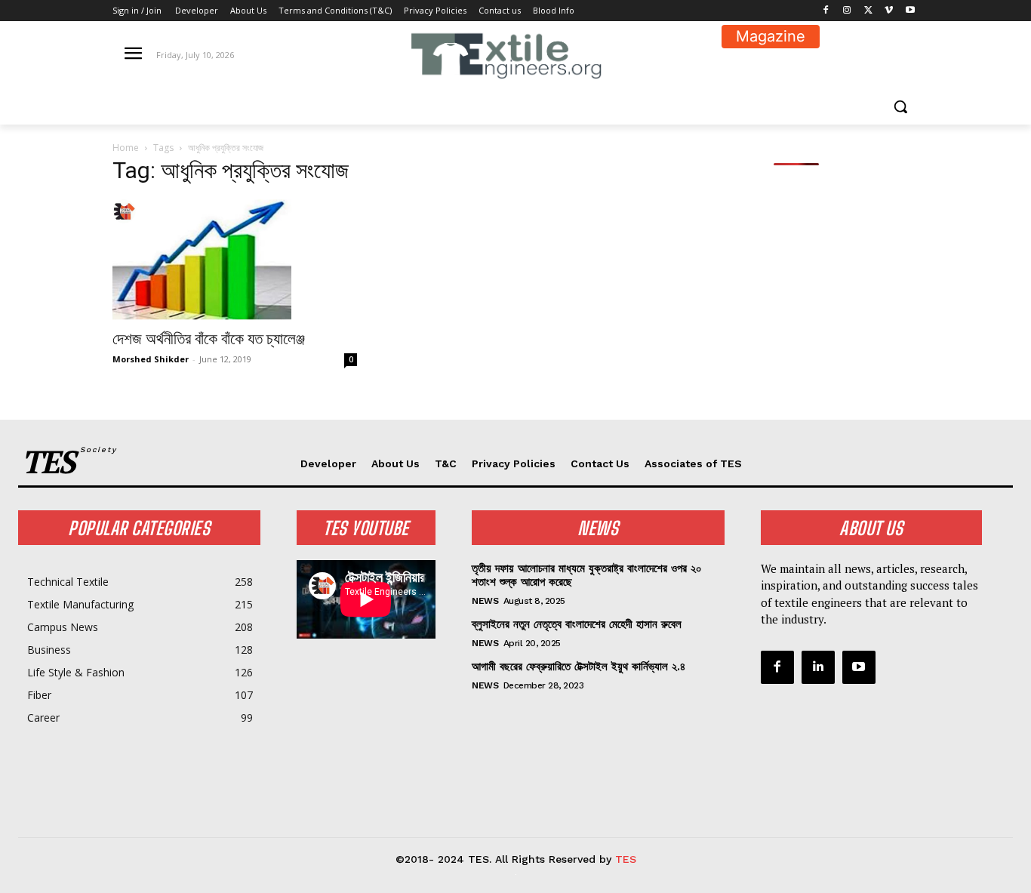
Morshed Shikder (150, 359)
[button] (900, 106)
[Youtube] (910, 11)
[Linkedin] (818, 667)
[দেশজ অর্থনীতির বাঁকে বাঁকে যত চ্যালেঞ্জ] (234, 259)
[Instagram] (847, 11)
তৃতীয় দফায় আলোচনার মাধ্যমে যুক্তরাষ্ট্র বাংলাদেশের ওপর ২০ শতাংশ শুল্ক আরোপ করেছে (587, 575)
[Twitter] (868, 11)
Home (125, 147)
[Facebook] (826, 11)
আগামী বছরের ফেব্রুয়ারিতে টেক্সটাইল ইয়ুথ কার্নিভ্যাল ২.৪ (578, 666)
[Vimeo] (888, 11)
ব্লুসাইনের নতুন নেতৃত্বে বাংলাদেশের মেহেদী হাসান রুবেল (577, 624)
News (485, 601)
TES (625, 859)
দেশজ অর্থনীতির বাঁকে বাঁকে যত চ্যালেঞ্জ (208, 339)
